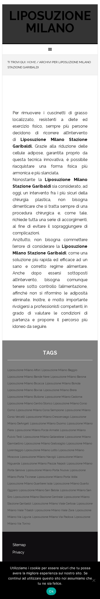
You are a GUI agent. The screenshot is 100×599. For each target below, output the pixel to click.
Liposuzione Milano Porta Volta (57, 476)
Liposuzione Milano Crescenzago (47, 416)
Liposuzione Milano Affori (24, 370)
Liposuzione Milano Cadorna (63, 396)
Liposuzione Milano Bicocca (25, 383)
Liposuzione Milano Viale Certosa (54, 503)
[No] (93, 580)
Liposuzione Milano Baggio (59, 370)
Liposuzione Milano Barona (68, 376)
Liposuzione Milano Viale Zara (54, 510)
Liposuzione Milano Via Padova (52, 516)
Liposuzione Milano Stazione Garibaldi (44, 95)
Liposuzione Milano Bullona (25, 396)
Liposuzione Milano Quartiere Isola (30, 483)
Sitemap (19, 545)
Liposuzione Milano (50, 21)
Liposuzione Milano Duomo (48, 423)
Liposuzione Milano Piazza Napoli (43, 463)
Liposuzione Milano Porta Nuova (47, 470)
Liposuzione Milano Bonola (63, 383)
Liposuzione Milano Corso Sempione (40, 410)
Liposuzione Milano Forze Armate (37, 430)
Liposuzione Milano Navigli (38, 456)
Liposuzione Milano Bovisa (24, 390)
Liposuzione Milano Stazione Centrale (38, 496)
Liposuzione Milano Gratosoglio (44, 443)
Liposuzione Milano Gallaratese (43, 436)
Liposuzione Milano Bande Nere (28, 376)
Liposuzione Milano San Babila (39, 490)
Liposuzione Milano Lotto (40, 450)
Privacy (18, 552)
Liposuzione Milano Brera (60, 390)
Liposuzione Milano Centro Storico (29, 403)
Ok (51, 591)
